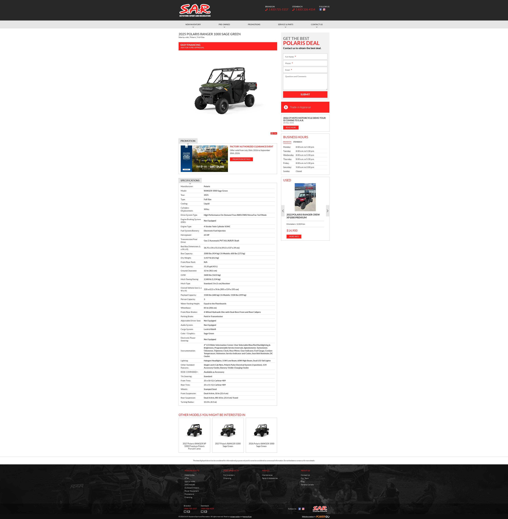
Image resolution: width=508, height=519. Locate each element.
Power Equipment (192, 491)
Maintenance (267, 475)
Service (265, 471)
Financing (188, 497)
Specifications (190, 180)
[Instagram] (324, 9)
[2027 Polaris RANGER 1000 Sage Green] (228, 430)
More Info (294, 237)
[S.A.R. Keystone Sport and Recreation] (195, 10)
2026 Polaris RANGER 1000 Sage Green (261, 444)
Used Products (231, 471)
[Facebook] (320, 9)
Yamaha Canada (307, 485)
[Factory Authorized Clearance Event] (204, 158)
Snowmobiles (190, 485)
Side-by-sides (190, 481)
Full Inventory (229, 475)
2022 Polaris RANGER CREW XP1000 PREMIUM (303, 216)
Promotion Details (241, 159)
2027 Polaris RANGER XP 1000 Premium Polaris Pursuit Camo (194, 446)
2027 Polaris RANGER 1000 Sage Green (228, 444)
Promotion (188, 141)
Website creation (308, 516)
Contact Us (305, 475)
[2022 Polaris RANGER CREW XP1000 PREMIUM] (305, 197)
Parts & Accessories (270, 478)
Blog (302, 481)
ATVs (187, 478)
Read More (291, 128)
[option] (305, 210)
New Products (192, 471)
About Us (305, 471)
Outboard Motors (192, 488)
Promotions (189, 494)
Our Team (305, 478)
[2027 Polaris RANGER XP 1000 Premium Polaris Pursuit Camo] (194, 430)
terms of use (247, 516)
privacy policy (235, 516)
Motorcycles (189, 475)
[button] (283, 210)
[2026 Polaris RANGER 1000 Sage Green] (261, 430)
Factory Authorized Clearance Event (251, 146)
